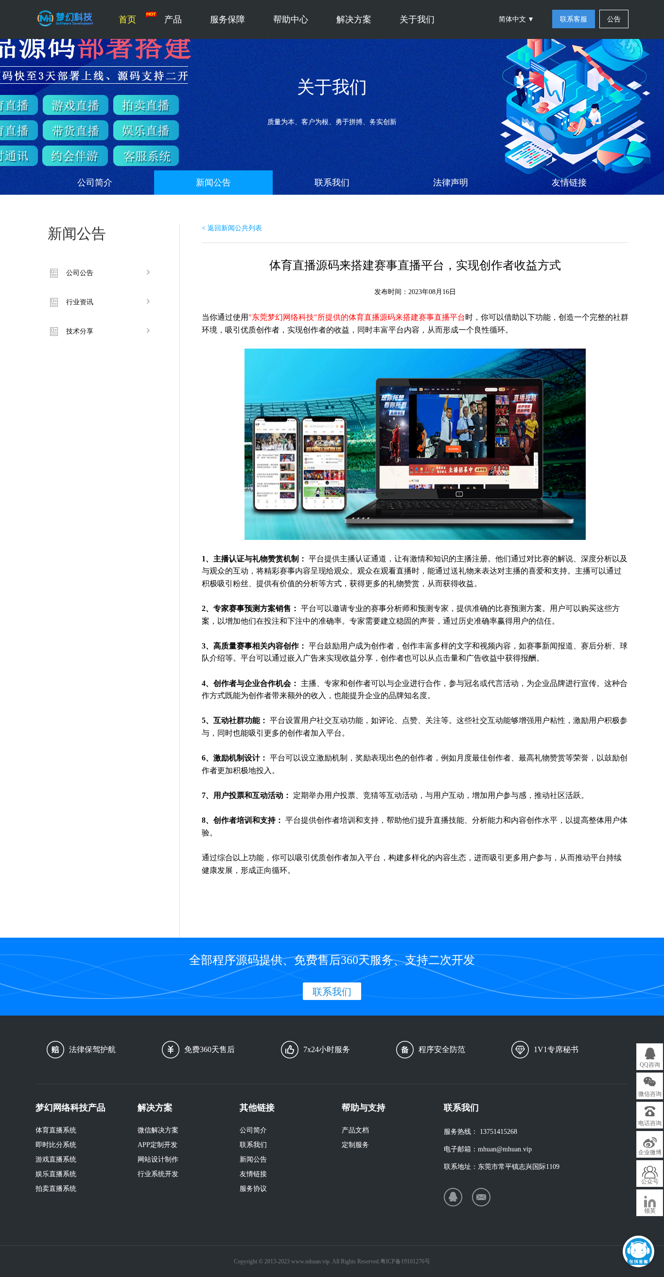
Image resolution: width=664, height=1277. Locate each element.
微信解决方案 (158, 1130)
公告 (614, 19)
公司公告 (79, 273)
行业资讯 (79, 302)
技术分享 (79, 331)
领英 (650, 1210)
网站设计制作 (158, 1159)
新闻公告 (213, 182)
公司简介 (94, 182)
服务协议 (253, 1188)
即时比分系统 (55, 1144)
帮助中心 (290, 19)
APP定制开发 (157, 1144)
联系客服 (573, 19)
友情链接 (569, 182)
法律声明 (450, 182)
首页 (127, 19)
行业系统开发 (158, 1174)
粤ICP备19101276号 (405, 1261)
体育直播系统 (55, 1130)
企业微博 (650, 1152)
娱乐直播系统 (55, 1174)
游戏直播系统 (55, 1159)
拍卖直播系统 (55, 1188)
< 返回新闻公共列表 (232, 228)
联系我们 (332, 182)
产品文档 (355, 1130)
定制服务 (355, 1144)
